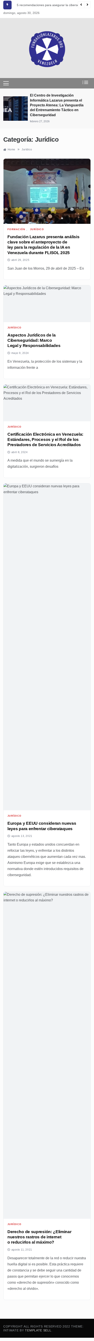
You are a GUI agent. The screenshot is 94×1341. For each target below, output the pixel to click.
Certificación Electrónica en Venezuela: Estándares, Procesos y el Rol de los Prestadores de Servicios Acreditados (45, 439)
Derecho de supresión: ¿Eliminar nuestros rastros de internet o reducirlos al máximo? (39, 1237)
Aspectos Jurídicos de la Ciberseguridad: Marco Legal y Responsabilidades (33, 340)
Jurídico (37, 229)
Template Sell (38, 1330)
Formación (16, 229)
